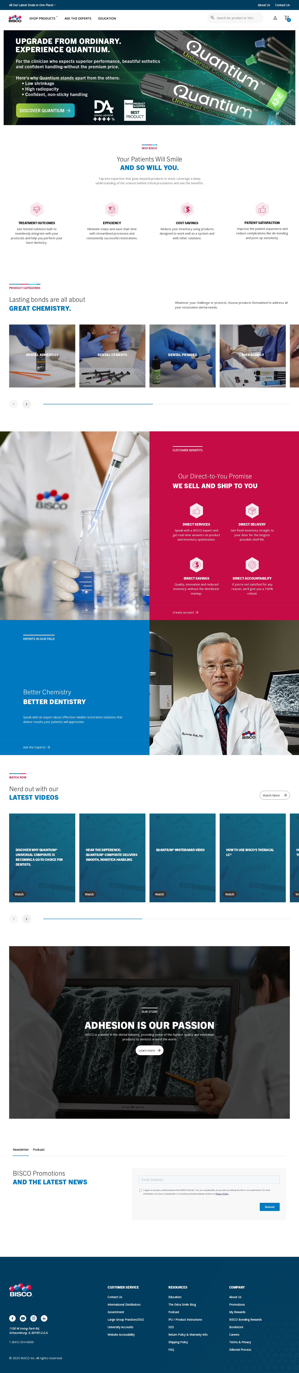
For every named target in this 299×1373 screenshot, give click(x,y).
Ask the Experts (34, 747)
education (107, 18)
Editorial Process (240, 1349)
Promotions (237, 1304)
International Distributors (124, 1304)
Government (116, 1312)
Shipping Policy (178, 1342)
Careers (234, 1334)
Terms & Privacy (240, 1342)
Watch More (271, 795)
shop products (42, 18)
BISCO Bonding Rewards (245, 1319)
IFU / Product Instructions (185, 1319)
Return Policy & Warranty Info (188, 1334)
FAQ (171, 1349)
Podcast (39, 1149)
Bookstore (236, 1327)
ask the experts (78, 18)
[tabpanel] (42, 356)
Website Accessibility (121, 1334)
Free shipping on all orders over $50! (33, 5)
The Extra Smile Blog (182, 1304)
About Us (264, 5)
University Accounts (120, 1327)
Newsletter (21, 1149)
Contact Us (282, 5)
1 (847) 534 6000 (21, 1342)
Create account (183, 612)
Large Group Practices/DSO (126, 1319)
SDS (171, 1327)
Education (174, 1297)
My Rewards (237, 1312)
